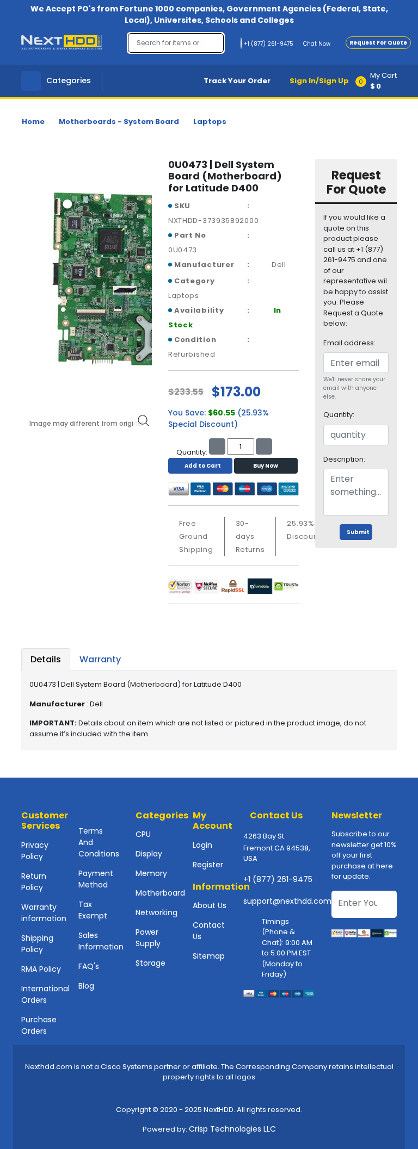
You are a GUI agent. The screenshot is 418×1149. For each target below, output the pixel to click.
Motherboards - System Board (119, 121)
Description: (344, 459)
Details (45, 659)
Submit (358, 532)
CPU (143, 834)
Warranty (100, 659)
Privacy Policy (34, 851)
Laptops (209, 121)
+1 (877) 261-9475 (277, 879)
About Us (209, 905)
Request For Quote (378, 43)
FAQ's (88, 966)
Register (208, 864)
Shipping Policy (37, 944)
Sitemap (209, 956)
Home (33, 121)
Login (202, 845)
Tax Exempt (92, 910)
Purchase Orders (39, 1025)
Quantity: (338, 414)
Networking (156, 912)
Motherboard (160, 892)
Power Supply (148, 938)
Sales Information (101, 941)
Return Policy (33, 882)
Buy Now (265, 466)
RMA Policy (41, 969)
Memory (151, 873)
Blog (86, 985)
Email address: (349, 343)
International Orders (45, 994)
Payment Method (95, 879)
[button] (379, 81)
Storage (150, 963)
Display (149, 853)
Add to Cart (203, 466)
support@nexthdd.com (287, 901)
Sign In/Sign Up (319, 81)
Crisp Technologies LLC (232, 1128)
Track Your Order (237, 81)
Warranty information (43, 913)
